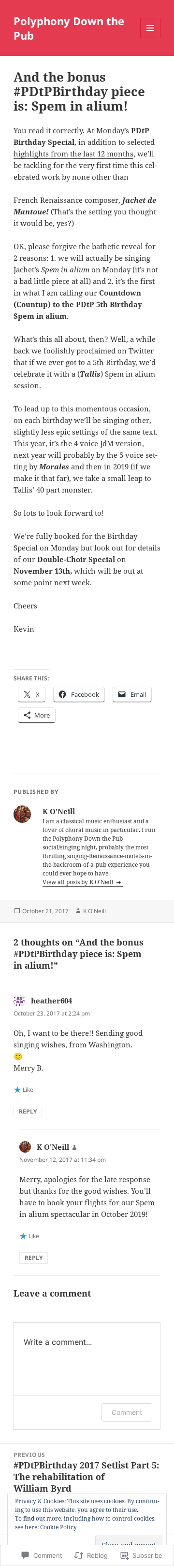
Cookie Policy (58, 1527)
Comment (127, 1412)
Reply (28, 1111)
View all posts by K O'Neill (79, 882)
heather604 (51, 1000)
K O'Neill (94, 911)
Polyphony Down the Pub (69, 28)
